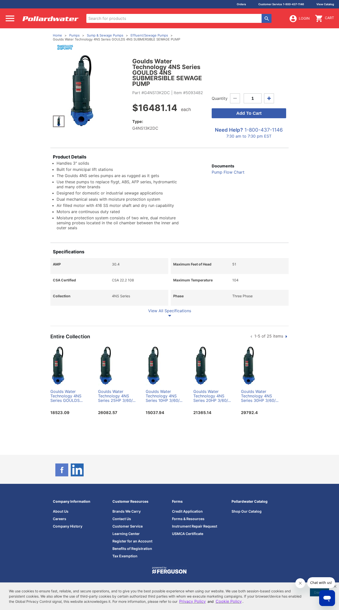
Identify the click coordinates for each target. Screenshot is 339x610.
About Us (60, 511)
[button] (335, 586)
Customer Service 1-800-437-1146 (281, 4)
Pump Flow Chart (228, 172)
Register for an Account (132, 541)
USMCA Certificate (187, 534)
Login (304, 18)
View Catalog (325, 4)
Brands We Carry (126, 511)
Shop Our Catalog (247, 511)
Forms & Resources (188, 519)
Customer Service (127, 526)
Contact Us (121, 519)
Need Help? (229, 130)
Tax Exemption (124, 556)
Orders (241, 4)
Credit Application (187, 511)
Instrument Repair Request (194, 526)
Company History (67, 526)
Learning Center (126, 534)
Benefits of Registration (132, 548)
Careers (59, 519)
